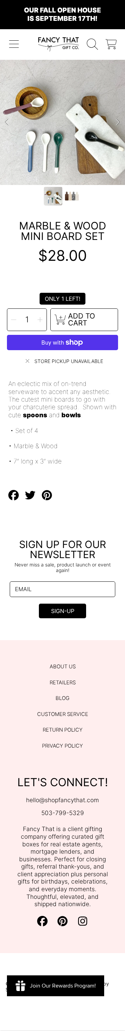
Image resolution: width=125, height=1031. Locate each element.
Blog (62, 698)
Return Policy (63, 730)
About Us (63, 666)
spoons (35, 415)
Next (117, 122)
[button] (14, 44)
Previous (7, 122)
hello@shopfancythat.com (62, 800)
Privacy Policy (62, 746)
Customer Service (62, 714)
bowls (71, 415)
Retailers (63, 682)
